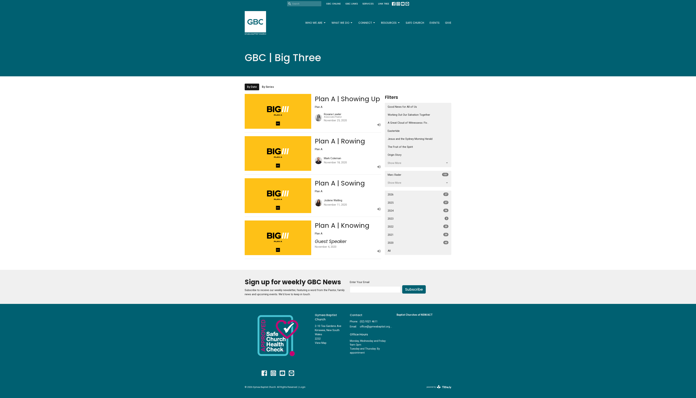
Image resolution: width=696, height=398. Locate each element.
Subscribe (414, 289)
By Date (252, 86)
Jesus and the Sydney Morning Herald (410, 139)
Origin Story (394, 154)
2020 (417, 242)
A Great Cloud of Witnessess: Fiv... (408, 122)
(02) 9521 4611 (369, 321)
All (389, 250)
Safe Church (415, 23)
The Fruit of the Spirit (400, 147)
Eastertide (394, 131)
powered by (436, 390)
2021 (417, 234)
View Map (320, 343)
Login (302, 387)
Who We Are (313, 23)
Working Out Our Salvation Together (409, 114)
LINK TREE (383, 3)
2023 (417, 218)
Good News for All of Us (402, 106)
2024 (417, 210)
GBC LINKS (351, 3)
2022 (417, 226)
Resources (389, 23)
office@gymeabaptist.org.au (376, 326)
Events (435, 23)
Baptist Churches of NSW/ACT (415, 314)
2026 (417, 194)
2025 (417, 202)
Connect (365, 23)
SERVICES (368, 3)
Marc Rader (417, 174)
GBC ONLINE (333, 3)
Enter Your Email (359, 282)
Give (448, 23)
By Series (268, 86)
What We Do (340, 23)
